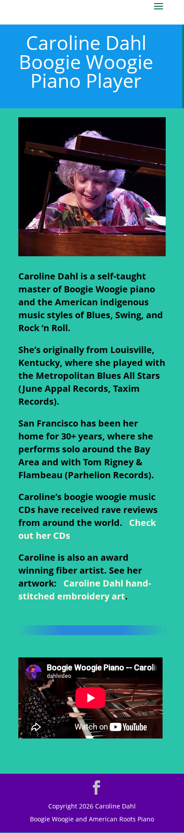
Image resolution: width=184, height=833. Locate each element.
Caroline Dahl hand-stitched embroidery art (84, 589)
